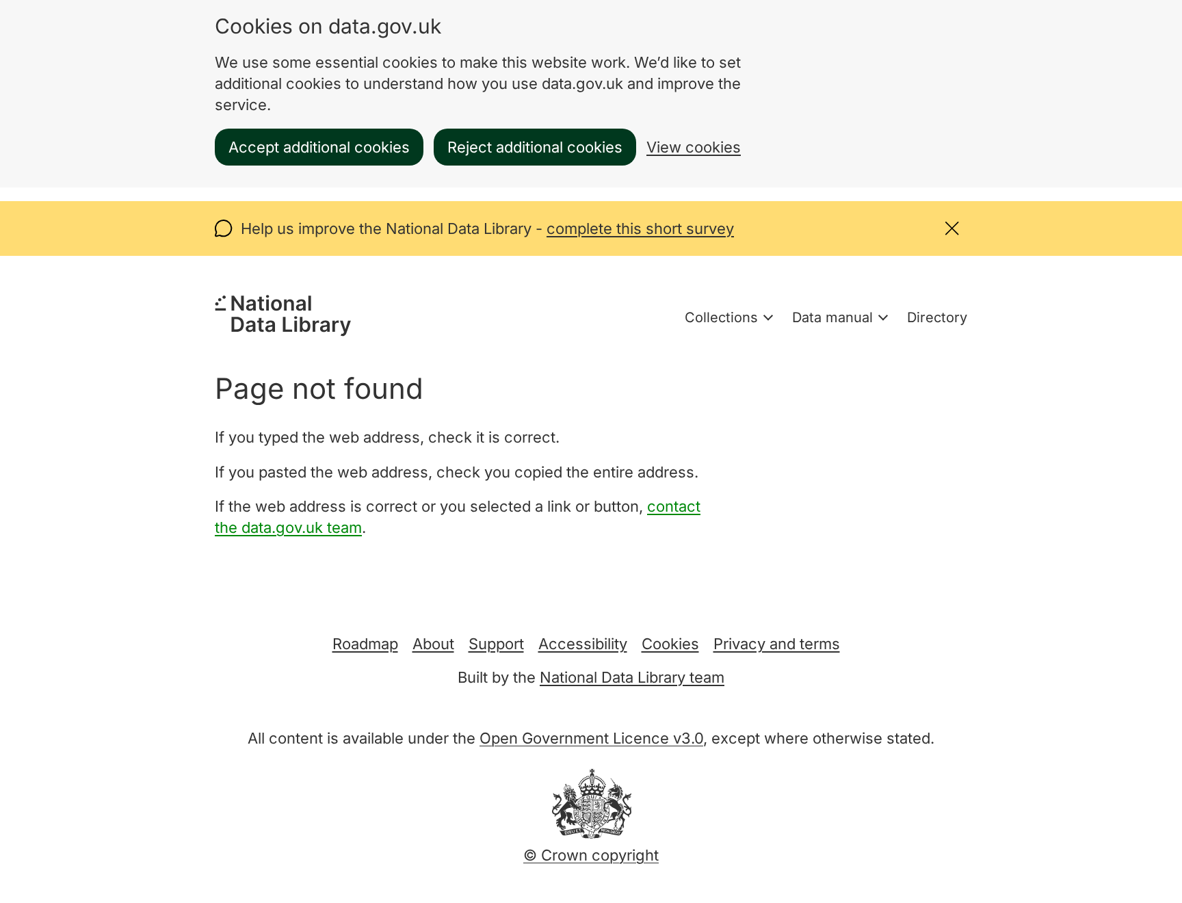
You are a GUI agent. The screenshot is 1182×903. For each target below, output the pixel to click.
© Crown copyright (591, 855)
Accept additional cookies (319, 147)
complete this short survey (640, 228)
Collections (721, 317)
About (433, 644)
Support (496, 644)
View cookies (693, 147)
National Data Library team (632, 677)
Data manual (832, 317)
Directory (937, 317)
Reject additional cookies (534, 147)
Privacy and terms (776, 644)
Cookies (670, 644)
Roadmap (365, 644)
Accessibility (582, 644)
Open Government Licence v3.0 (591, 738)
